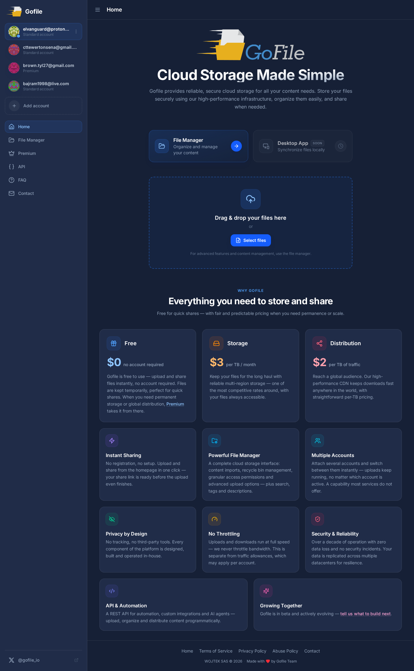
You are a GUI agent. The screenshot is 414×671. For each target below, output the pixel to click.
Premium (175, 403)
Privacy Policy (252, 650)
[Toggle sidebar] (97, 9)
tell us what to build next (365, 613)
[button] (250, 223)
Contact (312, 650)
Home (187, 650)
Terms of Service (215, 650)
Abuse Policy (285, 650)
